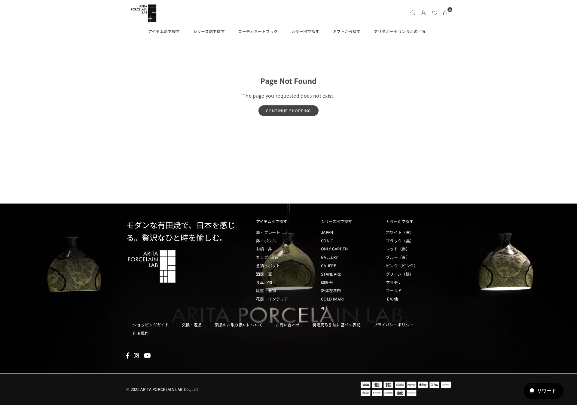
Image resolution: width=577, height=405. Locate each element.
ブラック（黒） (400, 240)
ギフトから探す (347, 31)
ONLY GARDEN (334, 249)
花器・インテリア (272, 299)
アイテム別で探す (164, 31)
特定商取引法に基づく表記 (337, 325)
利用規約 (140, 333)
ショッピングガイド (151, 325)
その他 (392, 299)
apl (324, 307)
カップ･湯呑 (267, 257)
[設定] (423, 12)
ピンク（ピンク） (402, 265)
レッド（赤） (398, 249)
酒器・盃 (264, 274)
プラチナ (394, 282)
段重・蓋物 (266, 290)
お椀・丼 (264, 249)
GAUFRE (328, 265)
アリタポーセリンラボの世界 (400, 31)
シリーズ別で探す (209, 31)
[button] (445, 12)
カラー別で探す (305, 31)
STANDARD (331, 274)
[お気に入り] (434, 12)
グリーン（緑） (400, 274)
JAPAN (327, 232)
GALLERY (329, 257)
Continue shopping (288, 110)
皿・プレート (268, 232)
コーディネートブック (258, 31)
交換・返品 (192, 325)
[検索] (413, 12)
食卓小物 (264, 282)
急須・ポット (268, 265)
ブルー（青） (398, 257)
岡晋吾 (327, 282)
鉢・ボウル (266, 240)
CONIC (327, 240)
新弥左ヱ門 (331, 290)
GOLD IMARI (332, 299)
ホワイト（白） (400, 232)
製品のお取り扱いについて (239, 325)
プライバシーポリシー (394, 325)
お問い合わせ (288, 325)
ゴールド (394, 290)
